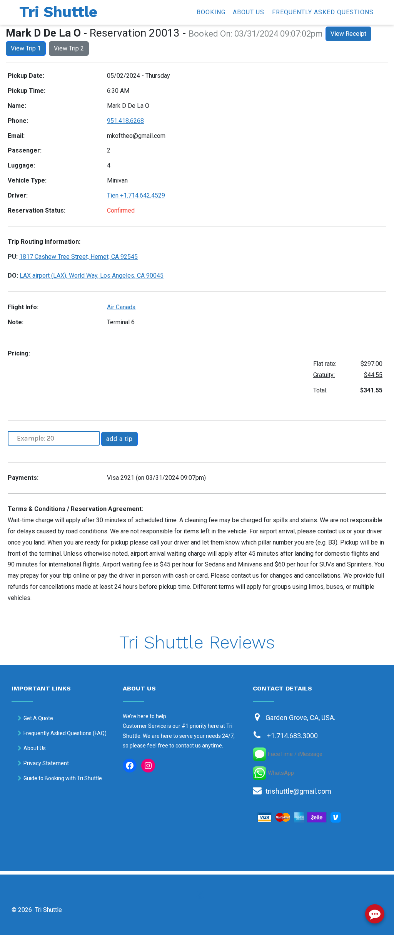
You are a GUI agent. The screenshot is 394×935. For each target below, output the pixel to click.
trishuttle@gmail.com (298, 791)
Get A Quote (38, 718)
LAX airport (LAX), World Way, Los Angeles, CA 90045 (92, 275)
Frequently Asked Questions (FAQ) (65, 733)
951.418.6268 (125, 120)
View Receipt (348, 33)
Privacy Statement (46, 763)
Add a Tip (119, 438)
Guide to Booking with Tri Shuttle (62, 778)
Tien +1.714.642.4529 (136, 195)
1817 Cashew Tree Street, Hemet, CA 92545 (78, 256)
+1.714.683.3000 (292, 736)
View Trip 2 (69, 48)
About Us (248, 12)
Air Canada (121, 307)
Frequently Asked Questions (323, 12)
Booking (211, 12)
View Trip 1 (26, 48)
